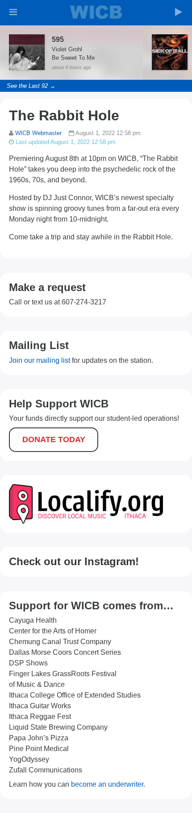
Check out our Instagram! (74, 561)
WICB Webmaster (38, 133)
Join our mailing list (39, 360)
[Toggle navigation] (13, 12)
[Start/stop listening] (178, 12)
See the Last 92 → (31, 85)
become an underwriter (107, 784)
